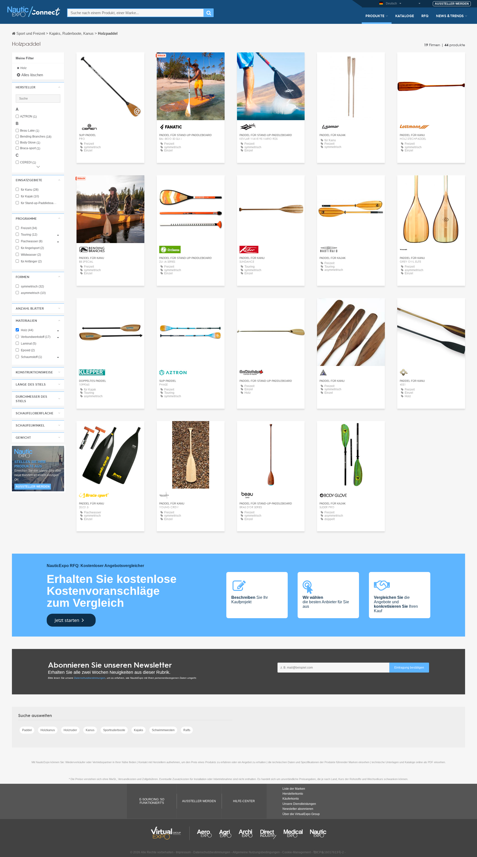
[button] (38, 87)
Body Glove (30, 142)
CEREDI (28, 162)
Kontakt (110, 60)
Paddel (27, 730)
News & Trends (450, 15)
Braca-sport (30, 148)
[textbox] (135, 12)
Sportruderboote (114, 730)
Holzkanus (47, 730)
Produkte (374, 15)
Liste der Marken (293, 788)
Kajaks (138, 730)
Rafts (186, 730)
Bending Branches (35, 137)
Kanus (90, 730)
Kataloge (404, 15)
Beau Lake (29, 131)
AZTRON (28, 116)
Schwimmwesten (163, 730)
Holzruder (70, 730)
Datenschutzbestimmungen (89, 678)
